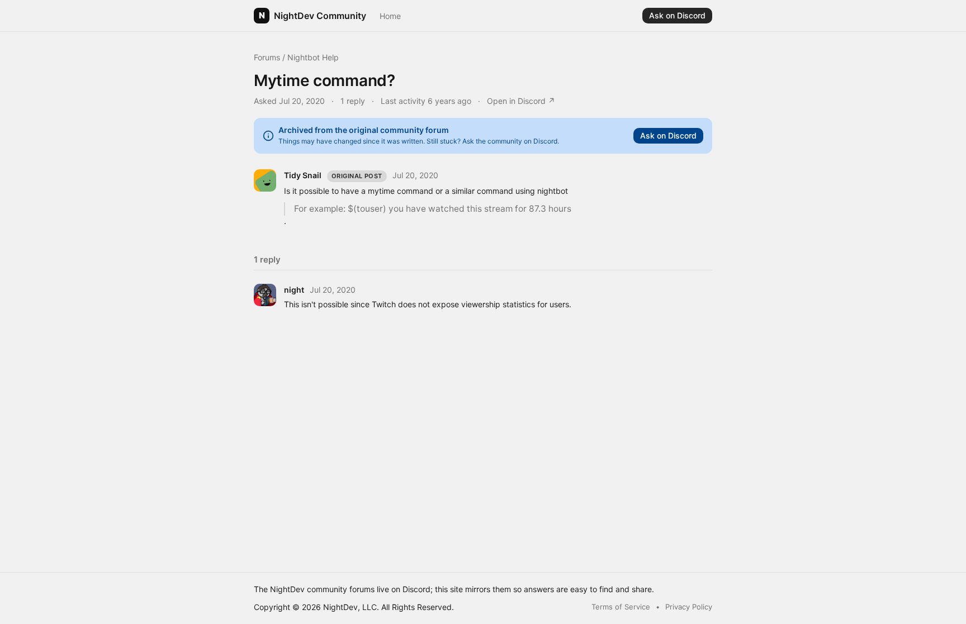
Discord (416, 589)
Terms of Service (620, 606)
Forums (267, 57)
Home (390, 16)
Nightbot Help (313, 57)
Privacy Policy (688, 606)
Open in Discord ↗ (521, 101)
